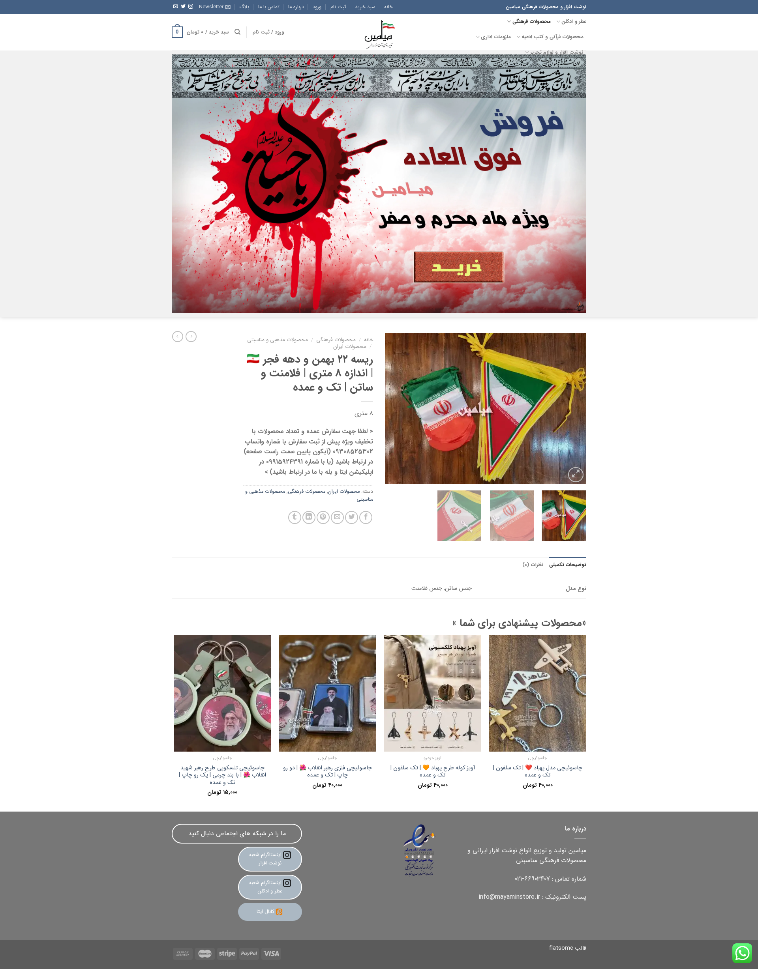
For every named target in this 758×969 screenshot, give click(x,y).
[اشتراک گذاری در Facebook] (365, 517)
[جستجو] (237, 31)
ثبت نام (338, 7)
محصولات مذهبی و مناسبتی (277, 340)
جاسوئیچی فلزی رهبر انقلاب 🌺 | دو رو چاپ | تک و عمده (327, 772)
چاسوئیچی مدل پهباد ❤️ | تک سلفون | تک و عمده (537, 772)
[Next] (393, 409)
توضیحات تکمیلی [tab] (567, 565)
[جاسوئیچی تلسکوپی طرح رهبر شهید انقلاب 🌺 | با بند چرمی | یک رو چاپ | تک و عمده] (222, 693)
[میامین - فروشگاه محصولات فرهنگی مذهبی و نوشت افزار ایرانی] (379, 32)
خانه (388, 7)
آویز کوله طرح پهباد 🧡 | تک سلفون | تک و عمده (432, 772)
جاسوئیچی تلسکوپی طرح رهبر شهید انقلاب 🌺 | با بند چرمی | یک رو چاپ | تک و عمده (222, 776)
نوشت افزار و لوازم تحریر (557, 52)
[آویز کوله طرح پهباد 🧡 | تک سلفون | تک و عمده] (432, 693)
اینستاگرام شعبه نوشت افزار (266, 859)
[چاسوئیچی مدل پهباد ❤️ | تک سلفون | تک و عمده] (538, 693)
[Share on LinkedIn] (308, 517)
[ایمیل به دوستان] (337, 517)
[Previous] (572, 409)
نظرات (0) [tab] (532, 565)
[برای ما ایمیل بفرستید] (175, 6)
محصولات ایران (349, 346)
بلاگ (244, 7)
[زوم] (576, 475)
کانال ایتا (265, 911)
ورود (317, 7)
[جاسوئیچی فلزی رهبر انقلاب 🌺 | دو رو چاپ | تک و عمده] (327, 693)
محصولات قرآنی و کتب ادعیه (553, 37)
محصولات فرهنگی (531, 22)
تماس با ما (269, 7)
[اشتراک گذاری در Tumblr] (294, 517)
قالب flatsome (567, 948)
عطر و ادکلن (573, 22)
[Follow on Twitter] (183, 6)
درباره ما (296, 7)
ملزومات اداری (495, 37)
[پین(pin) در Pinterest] (323, 517)
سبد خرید (365, 7)
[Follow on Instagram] (190, 6)
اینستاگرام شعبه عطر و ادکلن (266, 887)
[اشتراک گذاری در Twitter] (351, 517)
